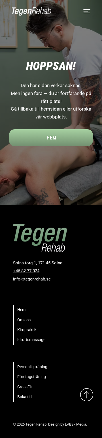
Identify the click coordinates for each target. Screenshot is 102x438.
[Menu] (87, 11)
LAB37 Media (75, 424)
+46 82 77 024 (26, 270)
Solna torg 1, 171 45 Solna (37, 263)
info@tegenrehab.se (32, 279)
